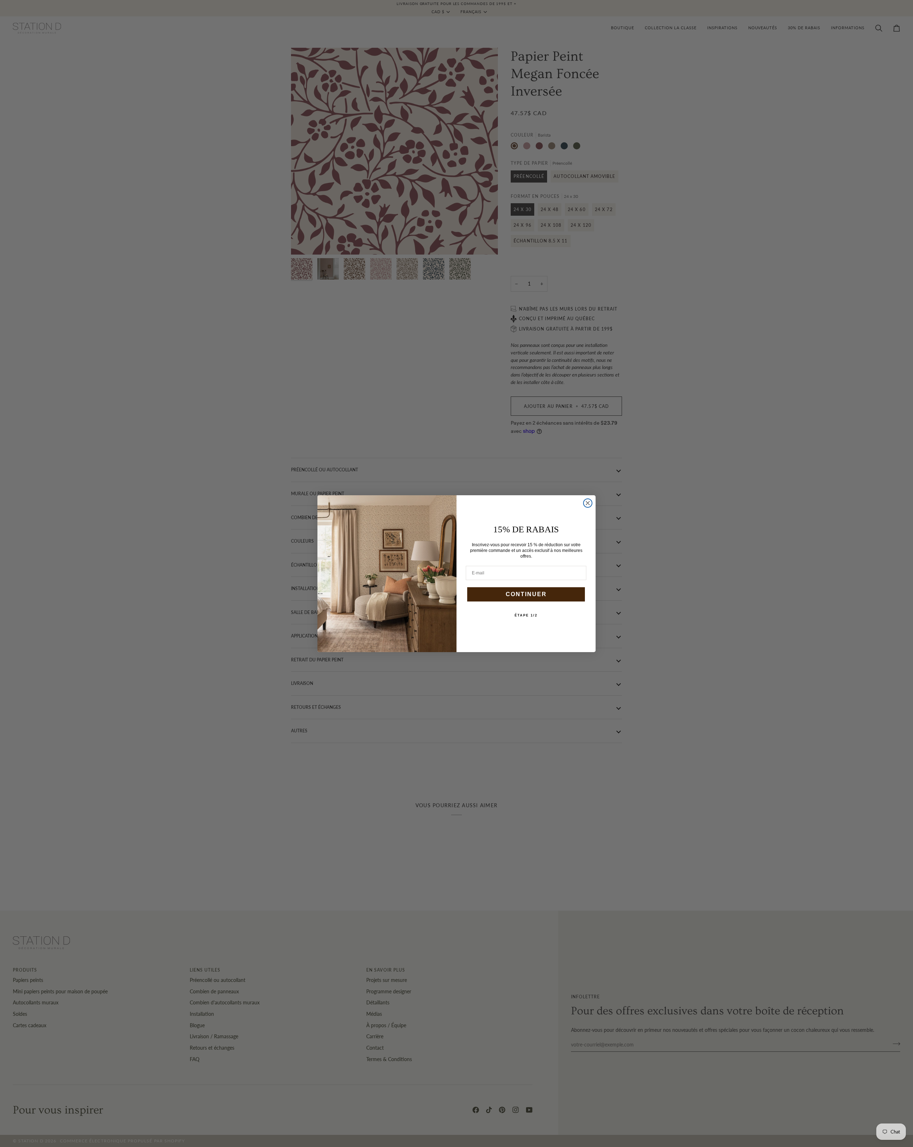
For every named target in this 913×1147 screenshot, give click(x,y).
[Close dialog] (587, 503)
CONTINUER (526, 594)
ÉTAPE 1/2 (526, 615)
